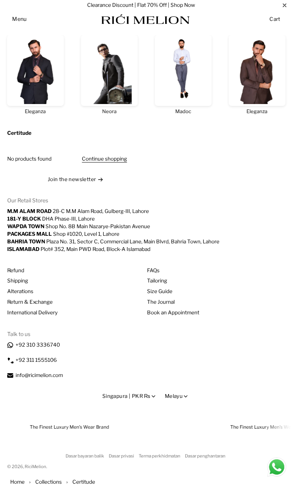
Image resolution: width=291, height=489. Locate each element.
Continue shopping (104, 159)
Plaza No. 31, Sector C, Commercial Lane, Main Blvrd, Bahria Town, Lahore (113, 241)
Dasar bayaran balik (85, 456)
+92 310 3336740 (38, 345)
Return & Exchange (30, 302)
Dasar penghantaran (205, 456)
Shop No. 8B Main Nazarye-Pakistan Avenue (78, 226)
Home (17, 482)
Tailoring (157, 281)
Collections (48, 482)
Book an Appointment (173, 312)
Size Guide (159, 291)
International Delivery (32, 312)
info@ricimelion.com (39, 375)
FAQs (153, 270)
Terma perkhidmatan (159, 456)
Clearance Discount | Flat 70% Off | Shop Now (141, 5)
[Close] (284, 5)
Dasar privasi (121, 456)
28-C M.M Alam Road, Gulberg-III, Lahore (78, 211)
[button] (19, 19)
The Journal (161, 302)
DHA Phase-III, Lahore (51, 219)
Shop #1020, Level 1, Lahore (63, 234)
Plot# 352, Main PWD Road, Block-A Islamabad (78, 249)
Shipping (17, 281)
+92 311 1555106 (36, 360)
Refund (15, 270)
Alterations (20, 291)
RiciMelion (35, 466)
